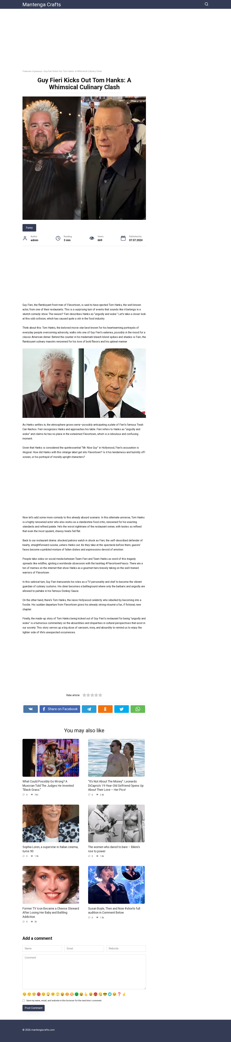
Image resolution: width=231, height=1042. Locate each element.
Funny (29, 227)
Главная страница (32, 71)
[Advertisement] (115, 41)
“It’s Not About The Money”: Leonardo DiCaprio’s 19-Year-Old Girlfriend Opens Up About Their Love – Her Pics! (116, 785)
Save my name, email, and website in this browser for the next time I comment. (64, 1000)
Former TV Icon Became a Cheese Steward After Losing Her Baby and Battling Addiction (50, 912)
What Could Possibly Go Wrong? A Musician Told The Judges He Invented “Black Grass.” (48, 785)
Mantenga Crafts (41, 4)
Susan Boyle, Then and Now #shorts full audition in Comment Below (114, 910)
